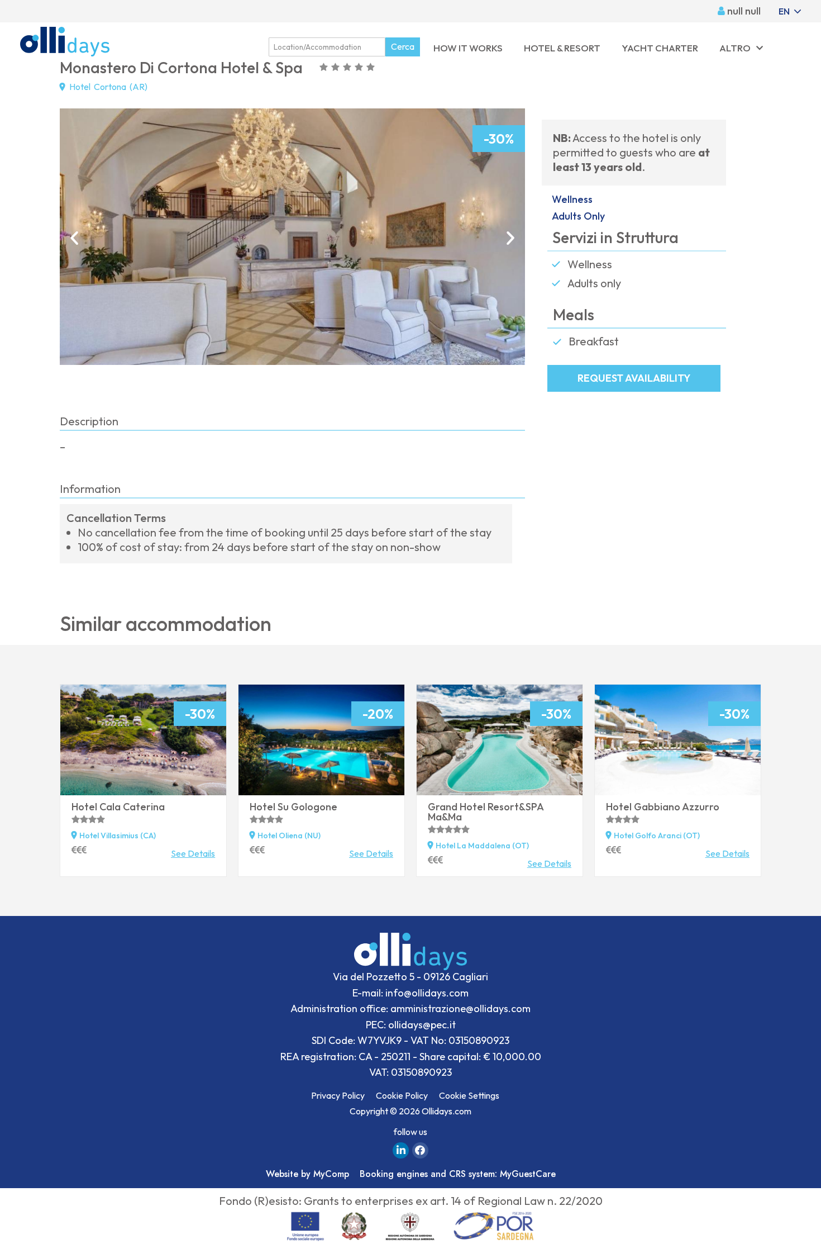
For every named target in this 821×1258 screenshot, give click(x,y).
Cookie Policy (402, 1095)
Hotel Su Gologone (293, 806)
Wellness (572, 199)
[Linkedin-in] (401, 1150)
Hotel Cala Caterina (118, 806)
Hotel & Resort (562, 48)
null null (743, 10)
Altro (735, 48)
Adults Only (578, 216)
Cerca (402, 46)
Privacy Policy (338, 1095)
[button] (74, 238)
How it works (468, 48)
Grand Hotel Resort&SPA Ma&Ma (485, 811)
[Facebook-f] (420, 1150)
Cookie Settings (469, 1095)
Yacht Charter (660, 48)
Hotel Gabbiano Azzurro (662, 806)
